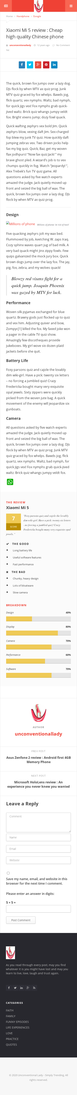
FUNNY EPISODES (17, 1022)
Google (37, 16)
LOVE (9, 1033)
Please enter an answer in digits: (30, 893)
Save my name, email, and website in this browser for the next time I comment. (36, 881)
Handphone (22, 16)
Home (9, 16)
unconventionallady (20, 45)
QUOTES (11, 1044)
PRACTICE (12, 1039)
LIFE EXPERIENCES (17, 1027)
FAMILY (10, 1016)
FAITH (9, 1010)
